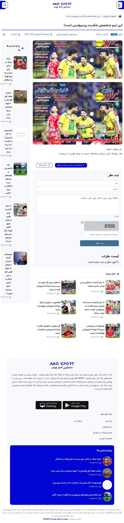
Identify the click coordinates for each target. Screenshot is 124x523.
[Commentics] (77, 218)
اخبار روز (109, 421)
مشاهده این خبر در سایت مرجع (69, 165)
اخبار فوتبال (107, 427)
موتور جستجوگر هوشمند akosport (55, 519)
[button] (4, 35)
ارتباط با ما (78, 421)
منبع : (119, 34)
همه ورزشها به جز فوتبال (102, 432)
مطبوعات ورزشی (105, 438)
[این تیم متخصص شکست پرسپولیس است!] (77, 59)
